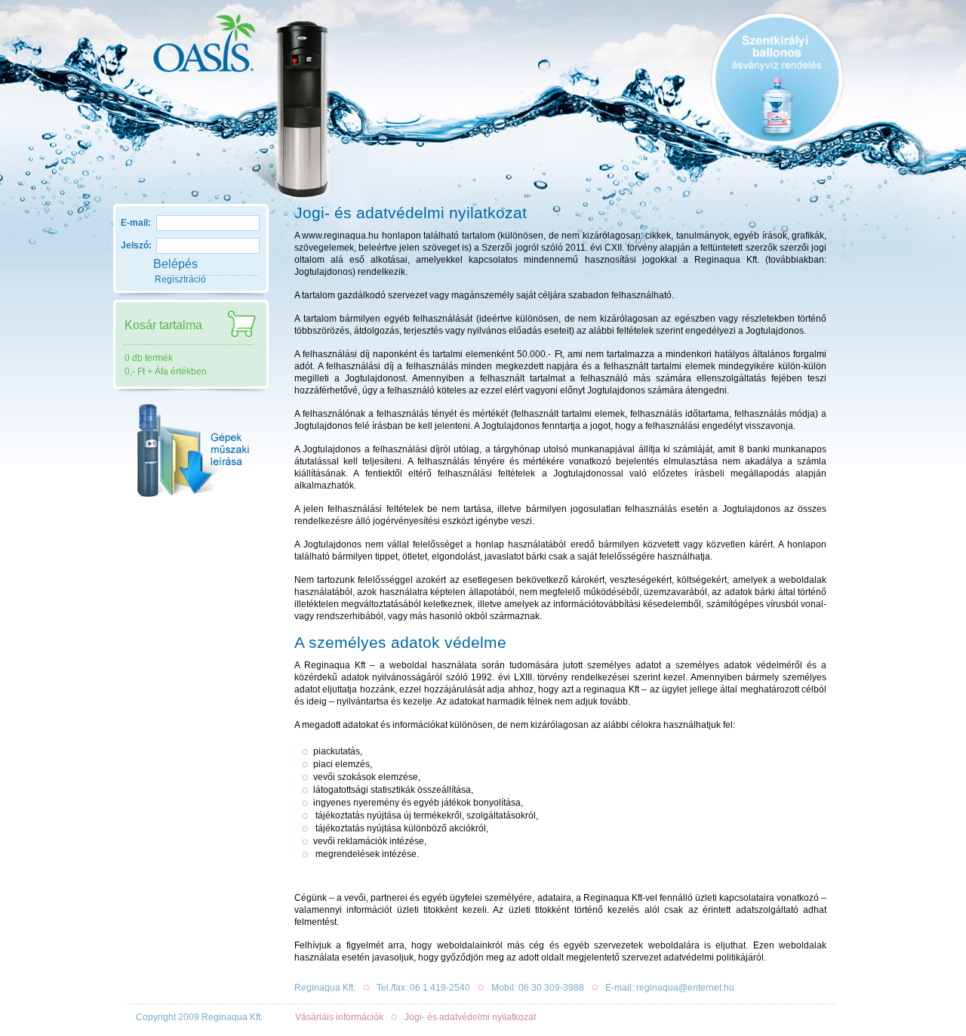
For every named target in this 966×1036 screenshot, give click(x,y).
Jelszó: (136, 245)
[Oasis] (192, 53)
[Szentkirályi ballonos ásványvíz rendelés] (777, 79)
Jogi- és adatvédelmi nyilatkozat (470, 1017)
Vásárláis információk (339, 1017)
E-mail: (136, 222)
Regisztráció (180, 279)
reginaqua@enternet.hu (685, 987)
